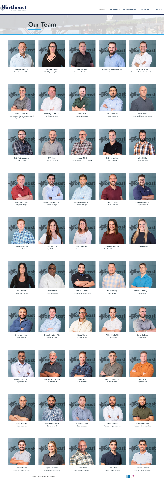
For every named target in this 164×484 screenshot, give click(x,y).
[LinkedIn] (128, 476)
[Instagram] (132, 476)
